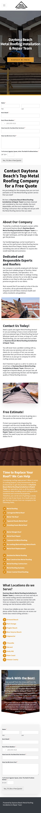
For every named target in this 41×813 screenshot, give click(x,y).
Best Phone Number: (8, 120)
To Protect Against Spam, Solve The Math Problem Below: (20, 151)
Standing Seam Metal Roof (17, 525)
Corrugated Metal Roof (16, 513)
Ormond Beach (12, 619)
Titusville (10, 643)
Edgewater (11, 636)
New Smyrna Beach (14, 632)
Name (3, 103)
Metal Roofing (12, 508)
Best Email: (5, 112)
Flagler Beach (12, 628)
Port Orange (11, 624)
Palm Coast (11, 655)
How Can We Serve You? (9, 136)
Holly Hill (10, 651)
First (2, 109)
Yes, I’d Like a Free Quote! (12, 160)
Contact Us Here (20, 60)
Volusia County (12, 659)
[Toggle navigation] (4, 5)
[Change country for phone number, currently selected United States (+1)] (3, 123)
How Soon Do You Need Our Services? (13, 128)
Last (22, 109)
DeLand (10, 647)
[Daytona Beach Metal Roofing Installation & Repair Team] (21, 5)
